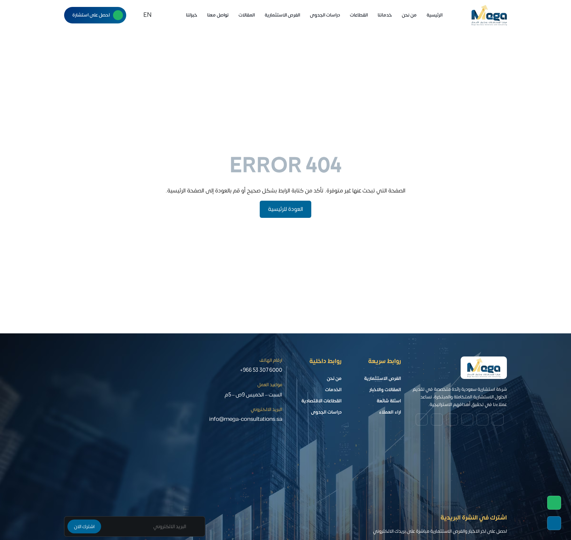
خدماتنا (385, 15)
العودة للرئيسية (285, 209)
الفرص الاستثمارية (282, 15)
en (147, 15)
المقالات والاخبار (385, 389)
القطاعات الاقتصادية (321, 401)
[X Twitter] (467, 419)
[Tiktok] (437, 419)
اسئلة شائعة (389, 401)
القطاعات (359, 15)
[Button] (118, 15)
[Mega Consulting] (489, 15)
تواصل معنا (218, 15)
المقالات (247, 15)
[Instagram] (482, 419)
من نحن (409, 15)
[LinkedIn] (452, 419)
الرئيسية (434, 15)
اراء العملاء (390, 412)
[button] (135, 15)
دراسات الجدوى (325, 15)
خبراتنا (191, 15)
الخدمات (333, 389)
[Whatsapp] (554, 503)
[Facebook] (422, 419)
